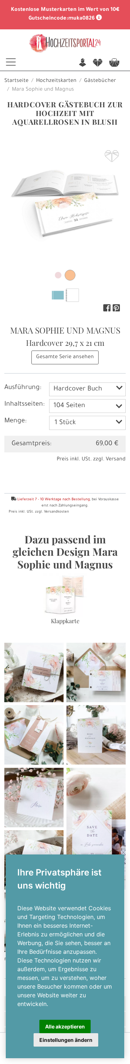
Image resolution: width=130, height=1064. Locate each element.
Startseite (16, 81)
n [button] (82, 63)
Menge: (15, 421)
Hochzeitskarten (56, 81)
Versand (116, 460)
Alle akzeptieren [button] (65, 1026)
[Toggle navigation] (11, 62)
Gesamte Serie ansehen (65, 357)
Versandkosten (56, 512)
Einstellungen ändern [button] (65, 1040)
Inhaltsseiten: (24, 404)
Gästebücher (100, 81)
